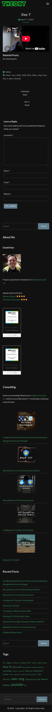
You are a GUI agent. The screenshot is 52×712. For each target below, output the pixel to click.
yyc (25, 685)
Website (7, 194)
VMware (44, 679)
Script (11, 674)
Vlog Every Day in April (32, 679)
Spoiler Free (17, 674)
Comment (8, 135)
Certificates (16, 663)
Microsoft (17, 667)
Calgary (9, 663)
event (34, 663)
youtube (17, 78)
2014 (4, 663)
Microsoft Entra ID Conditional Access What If (21, 470)
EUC (29, 663)
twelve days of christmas (29, 674)
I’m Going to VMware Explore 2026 (17, 611)
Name (7, 171)
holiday (45, 663)
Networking (7, 671)
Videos (8, 72)
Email (7, 182)
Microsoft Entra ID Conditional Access (18, 500)
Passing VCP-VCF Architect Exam (16, 616)
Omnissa (15, 671)
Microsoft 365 (26, 667)
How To (7, 667)
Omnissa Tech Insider (11, 299)
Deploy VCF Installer (11, 560)
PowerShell (38, 671)
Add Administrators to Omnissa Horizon (19, 627)
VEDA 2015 (26, 75)
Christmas (23, 663)
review (6, 674)
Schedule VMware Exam (12, 632)
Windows (6, 685)
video (34, 75)
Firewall (39, 663)
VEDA (18, 75)
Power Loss (10, 75)
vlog (21, 679)
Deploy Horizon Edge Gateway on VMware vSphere (23, 621)
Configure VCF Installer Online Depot (18, 530)
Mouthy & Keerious (37, 667)
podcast (21, 671)
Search (43, 226)
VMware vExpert (9, 296)
